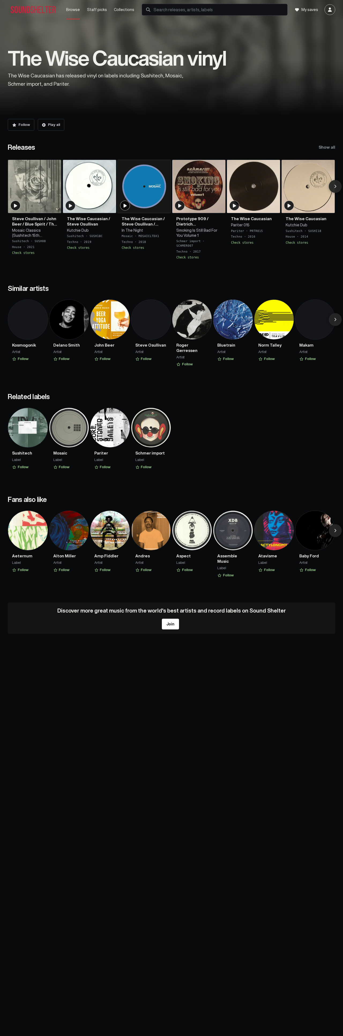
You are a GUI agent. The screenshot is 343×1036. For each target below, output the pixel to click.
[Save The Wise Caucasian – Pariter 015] (273, 207)
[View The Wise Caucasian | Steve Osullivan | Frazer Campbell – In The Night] (144, 186)
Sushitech (20, 241)
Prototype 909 (191, 219)
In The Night (132, 230)
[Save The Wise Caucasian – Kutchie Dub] (327, 207)
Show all (327, 147)
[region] (171, 210)
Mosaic (127, 236)
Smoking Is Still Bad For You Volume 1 (196, 232)
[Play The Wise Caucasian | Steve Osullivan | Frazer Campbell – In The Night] (125, 206)
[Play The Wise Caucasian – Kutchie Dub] (289, 206)
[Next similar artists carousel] (335, 319)
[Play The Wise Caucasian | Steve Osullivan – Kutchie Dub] (70, 206)
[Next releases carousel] (335, 186)
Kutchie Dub (78, 230)
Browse (73, 9)
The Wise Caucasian (87, 219)
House (16, 247)
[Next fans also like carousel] (335, 530)
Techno (72, 242)
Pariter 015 (240, 225)
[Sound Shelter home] (33, 9)
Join (170, 624)
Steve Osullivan (27, 219)
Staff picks (97, 9)
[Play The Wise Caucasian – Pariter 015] (234, 206)
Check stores (23, 253)
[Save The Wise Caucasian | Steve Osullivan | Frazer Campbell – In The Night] (163, 207)
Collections (124, 9)
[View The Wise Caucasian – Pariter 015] (253, 186)
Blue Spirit (35, 224)
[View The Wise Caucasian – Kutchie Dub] (308, 186)
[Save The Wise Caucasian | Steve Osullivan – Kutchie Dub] (108, 207)
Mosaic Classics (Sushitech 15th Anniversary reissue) (30, 233)
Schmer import (188, 241)
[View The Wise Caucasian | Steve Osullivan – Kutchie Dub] (89, 186)
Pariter (237, 231)
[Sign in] (330, 9)
